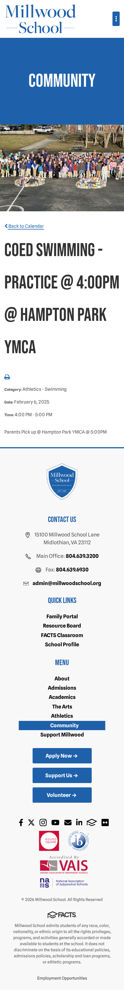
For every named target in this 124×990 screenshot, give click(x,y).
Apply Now (59, 756)
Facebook (21, 822)
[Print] (7, 377)
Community (64, 725)
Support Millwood (62, 735)
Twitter (31, 822)
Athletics (62, 716)
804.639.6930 (72, 570)
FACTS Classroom (62, 635)
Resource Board (62, 626)
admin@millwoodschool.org (67, 583)
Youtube (55, 822)
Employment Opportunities (62, 978)
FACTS (92, 822)
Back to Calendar (25, 226)
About (62, 679)
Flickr (105, 822)
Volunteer (59, 795)
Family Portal (62, 616)
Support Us (58, 775)
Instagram (43, 822)
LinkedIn (79, 822)
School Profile (62, 644)
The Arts (62, 707)
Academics (62, 697)
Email (68, 822)
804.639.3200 (82, 556)
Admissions (62, 688)
